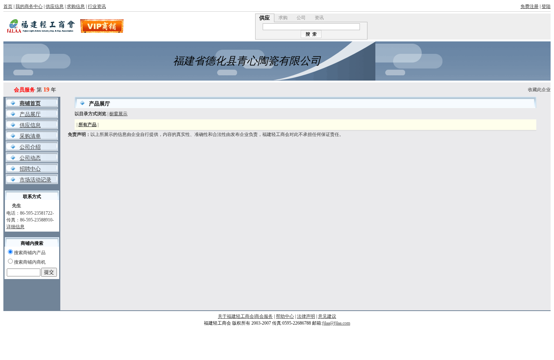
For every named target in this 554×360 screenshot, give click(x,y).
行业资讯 (97, 6)
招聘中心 (30, 169)
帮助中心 (285, 316)
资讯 (319, 17)
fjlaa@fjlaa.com (336, 323)
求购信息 (76, 6)
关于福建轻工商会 (236, 316)
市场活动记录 (35, 180)
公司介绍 (30, 147)
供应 (264, 18)
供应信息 (55, 6)
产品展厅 (30, 114)
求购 (283, 17)
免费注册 (529, 6)
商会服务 (264, 316)
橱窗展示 (118, 113)
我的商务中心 (29, 6)
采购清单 (30, 136)
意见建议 (327, 316)
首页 (7, 6)
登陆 (546, 6)
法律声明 (306, 316)
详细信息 (15, 226)
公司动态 (30, 158)
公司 (301, 17)
